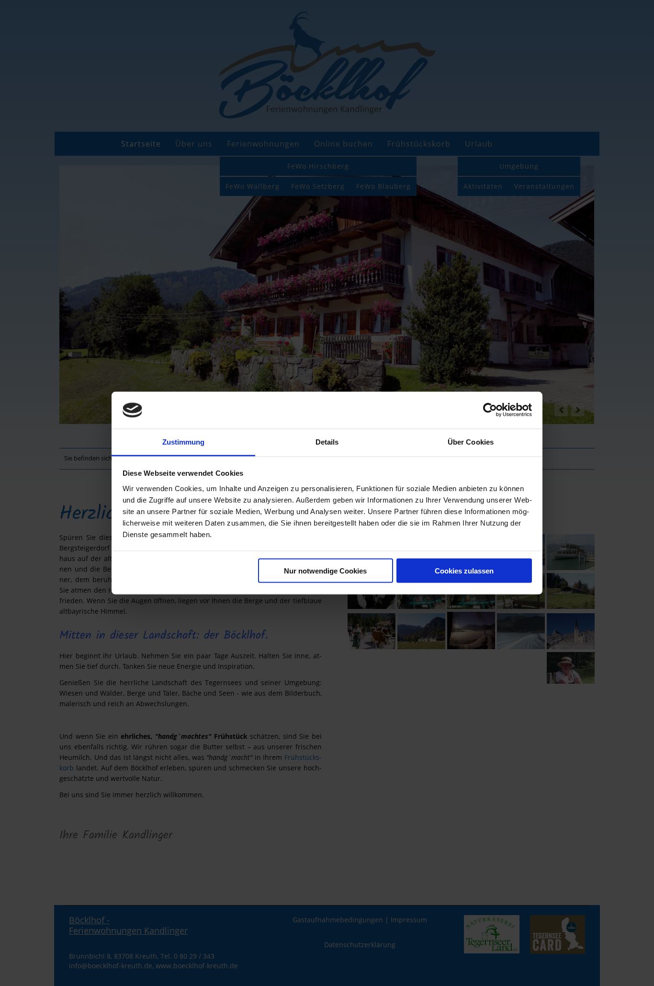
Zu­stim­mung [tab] (183, 441)
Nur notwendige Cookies (325, 571)
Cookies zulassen (464, 571)
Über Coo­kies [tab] (471, 441)
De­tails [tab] (327, 441)
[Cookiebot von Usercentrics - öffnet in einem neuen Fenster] (490, 410)
